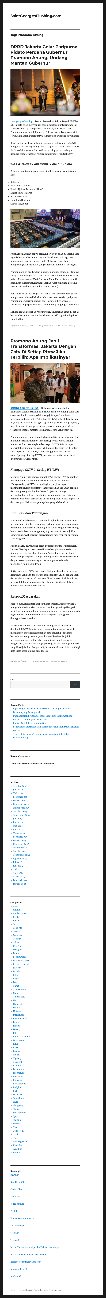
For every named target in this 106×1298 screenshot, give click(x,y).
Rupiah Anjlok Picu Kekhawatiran (30, 723)
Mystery (17, 1058)
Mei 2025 (18, 826)
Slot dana (15, 1196)
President (18, 1076)
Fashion (17, 971)
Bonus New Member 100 (22, 1218)
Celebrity (17, 928)
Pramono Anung (68, 326)
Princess (17, 1080)
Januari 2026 (19, 800)
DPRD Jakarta (35, 326)
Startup (17, 1120)
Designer (17, 949)
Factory (17, 967)
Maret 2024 (19, 876)
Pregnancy (18, 1073)
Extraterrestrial (21, 964)
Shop (15, 1101)
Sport (16, 1116)
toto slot (14, 1232)
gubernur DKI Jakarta (51, 326)
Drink (16, 953)
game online (19, 989)
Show (16, 1109)
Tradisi (16, 1134)
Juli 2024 (17, 862)
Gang (15, 993)
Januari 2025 (19, 840)
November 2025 (21, 807)
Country (17, 938)
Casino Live (16, 1189)
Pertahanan (19, 1069)
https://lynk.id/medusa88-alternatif (29, 1254)
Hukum (17, 1011)
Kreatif (16, 1047)
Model (16, 1054)
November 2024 (21, 847)
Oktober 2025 (20, 811)
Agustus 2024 (20, 858)
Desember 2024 (21, 844)
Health (16, 1007)
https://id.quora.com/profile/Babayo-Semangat (35, 1247)
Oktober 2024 (20, 851)
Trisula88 (15, 1240)
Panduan (17, 1065)
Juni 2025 (18, 822)
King (15, 1044)
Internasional (20, 1018)
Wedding (17, 1149)
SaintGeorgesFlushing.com (35, 16)
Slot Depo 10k (17, 1182)
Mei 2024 (18, 869)
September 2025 (21, 815)
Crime (16, 942)
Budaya (17, 920)
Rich (15, 1091)
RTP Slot (14, 1174)
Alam (15, 906)
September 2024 (21, 855)
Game (16, 986)
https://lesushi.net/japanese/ (25, 1261)
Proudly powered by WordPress (48, 1290)
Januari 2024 (19, 884)
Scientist (17, 1094)
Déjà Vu (17, 946)
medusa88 (15, 1276)
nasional (17, 1062)
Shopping (18, 1105)
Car (14, 924)
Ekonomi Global (21, 960)
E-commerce (19, 957)
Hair (15, 1000)
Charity (17, 931)
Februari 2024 (20, 880)
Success (17, 1123)
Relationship (19, 1083)
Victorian (17, 1145)
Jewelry (17, 1029)
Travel (16, 1138)
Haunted (17, 1004)
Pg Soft (14, 1211)
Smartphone (19, 1112)
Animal (16, 909)
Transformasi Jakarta (58, 661)
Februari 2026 (20, 797)
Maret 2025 (19, 833)
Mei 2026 (18, 793)
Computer (18, 935)
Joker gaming (17, 1203)
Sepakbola (18, 1098)
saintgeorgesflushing (21, 121)
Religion (17, 1087)
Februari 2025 (20, 836)
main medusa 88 (18, 1269)
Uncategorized (20, 1141)
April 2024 (18, 873)
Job (14, 1033)
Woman (17, 1152)
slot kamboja (17, 1225)
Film (15, 975)
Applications (19, 913)
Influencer (18, 1015)
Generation (19, 996)
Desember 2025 (21, 804)
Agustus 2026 (20, 786)
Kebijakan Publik (21, 1036)
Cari (12, 679)
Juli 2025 (17, 818)
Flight (16, 978)
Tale (15, 1127)
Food (15, 982)
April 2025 (18, 829)
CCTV (32, 661)
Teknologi (18, 1130)
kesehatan (18, 1040)
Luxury (16, 1051)
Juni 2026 (18, 789)
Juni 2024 (18, 865)
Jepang (16, 1025)
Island (16, 1022)
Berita (24, 326)
